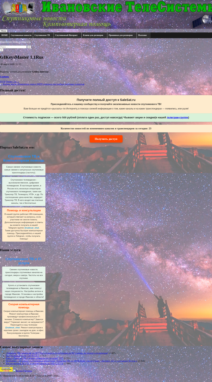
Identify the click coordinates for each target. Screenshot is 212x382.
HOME (4, 35)
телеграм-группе (177, 117)
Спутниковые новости (21, 35)
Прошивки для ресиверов (121, 35)
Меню (3, 31)
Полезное (142, 35)
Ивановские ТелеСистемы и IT (15, 42)
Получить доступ (106, 138)
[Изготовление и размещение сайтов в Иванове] (6, 371)
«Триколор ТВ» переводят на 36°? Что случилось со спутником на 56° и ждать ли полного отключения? (57, 353)
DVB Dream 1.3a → (9, 81)
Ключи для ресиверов (93, 35)
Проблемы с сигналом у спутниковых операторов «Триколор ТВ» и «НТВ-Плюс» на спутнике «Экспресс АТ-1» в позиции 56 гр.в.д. (71, 361)
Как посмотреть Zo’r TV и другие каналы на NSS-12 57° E (34, 363)
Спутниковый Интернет (66, 35)
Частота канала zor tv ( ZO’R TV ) (22, 355)
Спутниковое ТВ (42, 35)
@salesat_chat (31, 228)
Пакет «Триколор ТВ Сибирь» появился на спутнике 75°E (34, 358)
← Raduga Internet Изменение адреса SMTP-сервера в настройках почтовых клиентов (42, 84)
